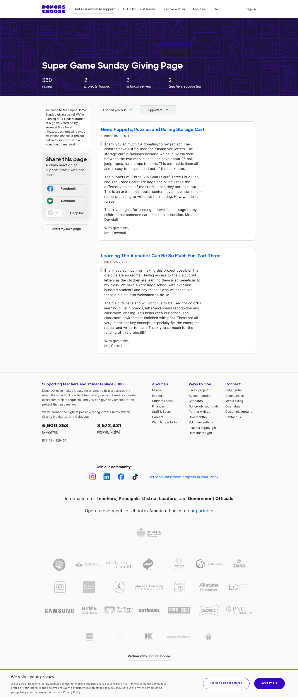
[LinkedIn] (107, 477)
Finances (158, 406)
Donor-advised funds (204, 406)
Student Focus (162, 401)
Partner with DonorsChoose (149, 656)
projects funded (109, 427)
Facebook (68, 189)
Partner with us (174, 9)
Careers (157, 417)
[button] (66, 213)
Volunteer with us (201, 422)
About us (199, 9)
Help (217, 9)
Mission (157, 390)
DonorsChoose (53, 9)
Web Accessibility (164, 422)
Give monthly (198, 417)
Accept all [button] (269, 683)
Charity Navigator (54, 416)
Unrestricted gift (200, 433)
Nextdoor (68, 201)
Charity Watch (120, 412)
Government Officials (210, 498)
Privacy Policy (71, 692)
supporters (55, 427)
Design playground (238, 411)
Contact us (233, 417)
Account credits (200, 395)
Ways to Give (200, 384)
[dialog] (149, 683)
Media (229, 401)
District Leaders (159, 498)
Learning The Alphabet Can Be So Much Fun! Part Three (161, 256)
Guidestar (82, 416)
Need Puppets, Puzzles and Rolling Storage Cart (153, 129)
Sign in (251, 9)
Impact (157, 395)
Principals (129, 498)
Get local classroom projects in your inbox (183, 477)
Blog (240, 401)
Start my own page (66, 229)
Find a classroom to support (94, 9)
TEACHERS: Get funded (139, 9)
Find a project (198, 390)
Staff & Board (161, 411)
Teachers (106, 498)
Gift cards (196, 401)
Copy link (77, 213)
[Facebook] (121, 477)
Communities (234, 395)
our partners (200, 510)
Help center (233, 390)
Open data (233, 406)
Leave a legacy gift (202, 428)
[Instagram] (92, 477)
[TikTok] (135, 477)
